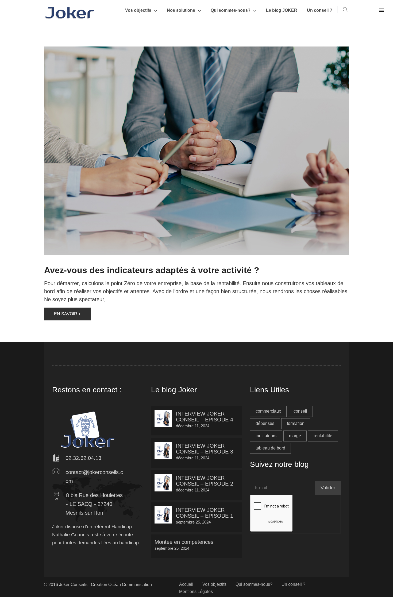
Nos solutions (181, 10)
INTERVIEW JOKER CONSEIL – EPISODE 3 (204, 449)
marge (295, 435)
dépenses (265, 423)
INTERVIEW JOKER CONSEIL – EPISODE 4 (204, 416)
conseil (300, 411)
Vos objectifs (138, 10)
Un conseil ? (319, 10)
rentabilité (323, 435)
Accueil (186, 584)
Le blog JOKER (281, 10)
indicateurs (266, 435)
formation (296, 423)
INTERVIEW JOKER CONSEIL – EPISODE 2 (204, 481)
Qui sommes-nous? (231, 10)
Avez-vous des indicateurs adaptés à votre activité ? (151, 270)
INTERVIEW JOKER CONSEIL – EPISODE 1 (204, 513)
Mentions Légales (196, 591)
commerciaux (268, 411)
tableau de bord (270, 448)
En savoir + (67, 314)
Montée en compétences (184, 542)
